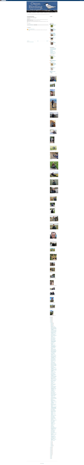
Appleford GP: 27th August (53, 363)
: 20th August (52, 425)
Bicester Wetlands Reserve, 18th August (53, 436)
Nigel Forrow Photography (52, 51)
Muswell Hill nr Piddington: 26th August (53, 375)
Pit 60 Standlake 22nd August (53, 408)
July (51, 441)
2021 (50, 322)
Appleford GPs (52, 433)
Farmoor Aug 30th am (53, 337)
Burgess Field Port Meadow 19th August (53, 428)
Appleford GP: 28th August (53, 356)
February (52, 445)
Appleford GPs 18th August (53, 437)
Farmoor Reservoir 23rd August (53, 398)
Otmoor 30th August (52, 342)
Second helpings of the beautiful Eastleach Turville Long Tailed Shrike (54, 64)
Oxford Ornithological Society (53, 49)
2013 (50, 452)
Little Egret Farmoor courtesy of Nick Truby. (53, 388)
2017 (50, 449)
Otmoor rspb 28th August (53, 358)
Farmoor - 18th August (53, 440)
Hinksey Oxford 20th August (53, 372)
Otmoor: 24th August (52, 382)
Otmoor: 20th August (52, 421)
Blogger (43, 463)
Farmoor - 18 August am (53, 435)
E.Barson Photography (52, 53)
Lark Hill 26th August (53, 373)
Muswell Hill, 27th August (53, 367)
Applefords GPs (52, 403)
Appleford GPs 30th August (53, 340)
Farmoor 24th (52, 385)
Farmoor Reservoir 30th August (53, 335)
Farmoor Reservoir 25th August (53, 379)
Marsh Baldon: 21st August (53, 418)
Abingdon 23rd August (53, 393)
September (52, 325)
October (51, 324)
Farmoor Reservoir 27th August (53, 369)
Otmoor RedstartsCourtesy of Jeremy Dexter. (53, 357)
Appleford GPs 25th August (53, 380)
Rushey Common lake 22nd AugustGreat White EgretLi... (53, 407)
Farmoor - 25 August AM (53, 377)
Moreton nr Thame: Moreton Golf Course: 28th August (53, 351)
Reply (29, 30)
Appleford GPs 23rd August (53, 392)
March (51, 444)
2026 (50, 318)
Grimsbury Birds (52, 37)
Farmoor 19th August (53, 430)
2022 (50, 321)
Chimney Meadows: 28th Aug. (53, 355)
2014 (50, 451)
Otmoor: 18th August (52, 438)
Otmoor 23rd (52, 399)
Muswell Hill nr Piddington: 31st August (53, 332)
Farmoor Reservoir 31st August (53, 330)
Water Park (51, 72)
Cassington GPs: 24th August (53, 386)
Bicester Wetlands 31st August (53, 328)
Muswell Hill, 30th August (53, 339)
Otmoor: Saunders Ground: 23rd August (53, 390)
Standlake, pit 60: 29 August (53, 349)
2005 (50, 458)
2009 (50, 455)
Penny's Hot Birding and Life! (53, 60)
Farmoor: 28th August (53, 353)
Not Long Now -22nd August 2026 (54, 42)
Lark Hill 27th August (53, 362)
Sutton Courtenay (52, 426)
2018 (50, 448)
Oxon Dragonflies (52, 24)
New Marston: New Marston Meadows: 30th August (53, 341)
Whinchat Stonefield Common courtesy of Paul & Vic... (53, 346)
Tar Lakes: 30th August (53, 334)
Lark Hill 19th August (53, 431)
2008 (50, 456)
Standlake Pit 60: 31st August (53, 327)
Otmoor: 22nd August (53, 409)
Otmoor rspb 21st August (53, 417)
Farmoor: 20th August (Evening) (53, 422)
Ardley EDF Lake (52, 366)
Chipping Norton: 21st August (53, 415)
